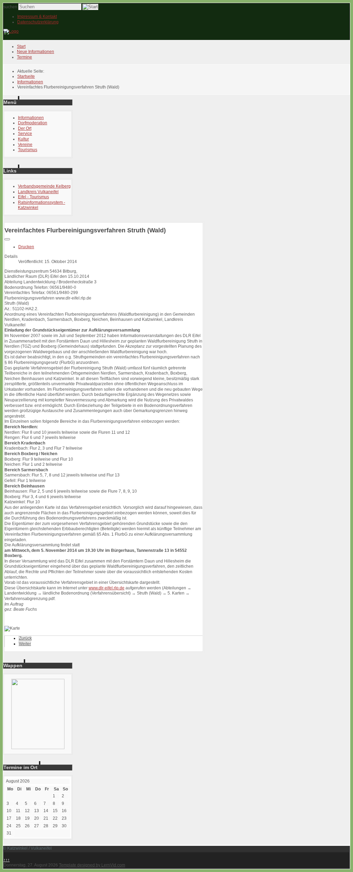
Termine (24, 57)
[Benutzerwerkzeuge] (7, 239)
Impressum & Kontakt (37, 16)
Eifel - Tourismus (33, 197)
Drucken (26, 246)
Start (21, 46)
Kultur (23, 139)
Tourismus (27, 149)
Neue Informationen (35, 51)
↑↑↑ (6, 860)
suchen (10, 6)
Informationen (31, 117)
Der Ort (24, 128)
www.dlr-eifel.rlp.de (106, 588)
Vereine (25, 144)
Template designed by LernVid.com (92, 865)
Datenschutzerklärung (38, 22)
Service (25, 133)
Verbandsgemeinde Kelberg (44, 186)
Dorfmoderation (32, 122)
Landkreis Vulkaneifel (38, 191)
